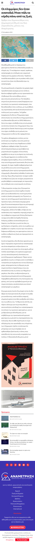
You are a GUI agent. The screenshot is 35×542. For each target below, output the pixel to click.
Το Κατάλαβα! (22, 540)
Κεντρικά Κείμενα (17, 496)
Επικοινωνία (17, 506)
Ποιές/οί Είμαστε (17, 493)
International (17, 509)
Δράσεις (17, 498)
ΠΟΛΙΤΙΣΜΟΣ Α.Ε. (15, 416)
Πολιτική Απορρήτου (17, 504)
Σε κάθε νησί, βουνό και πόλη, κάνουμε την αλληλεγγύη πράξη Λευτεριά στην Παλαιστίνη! (21, 425)
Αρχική (17, 491)
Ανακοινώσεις (17, 501)
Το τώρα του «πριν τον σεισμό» (19, 433)
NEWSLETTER (18, 527)
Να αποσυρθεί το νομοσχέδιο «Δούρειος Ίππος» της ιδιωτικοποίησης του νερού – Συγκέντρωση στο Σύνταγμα (21, 442)
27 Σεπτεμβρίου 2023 (6, 32)
